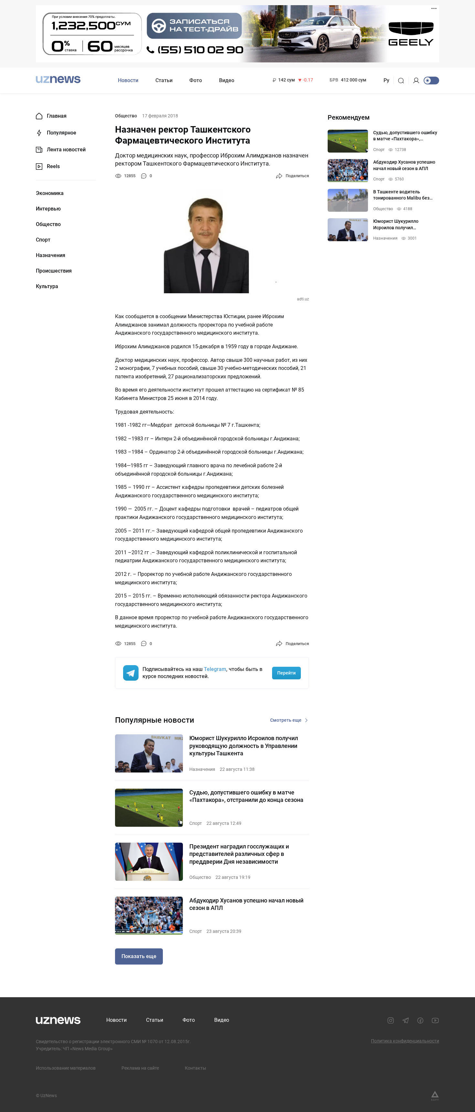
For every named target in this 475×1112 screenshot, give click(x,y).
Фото (195, 80)
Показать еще (138, 956)
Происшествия (54, 271)
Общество (48, 224)
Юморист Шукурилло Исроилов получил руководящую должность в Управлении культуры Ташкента (243, 746)
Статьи (164, 80)
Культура (47, 286)
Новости (128, 80)
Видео (226, 80)
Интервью (48, 208)
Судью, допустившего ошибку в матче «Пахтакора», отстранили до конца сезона (246, 796)
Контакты (195, 1068)
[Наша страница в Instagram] (391, 1020)
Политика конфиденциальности (405, 1040)
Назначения (50, 255)
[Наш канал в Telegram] (405, 1020)
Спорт (43, 240)
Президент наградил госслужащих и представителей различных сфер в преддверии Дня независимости (239, 854)
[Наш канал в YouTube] (435, 1020)
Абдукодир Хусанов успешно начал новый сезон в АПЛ (246, 904)
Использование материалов (66, 1068)
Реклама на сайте (140, 1068)
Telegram (215, 669)
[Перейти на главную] (58, 79)
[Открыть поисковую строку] (403, 80)
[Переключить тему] (431, 80)
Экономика (50, 193)
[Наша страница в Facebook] (420, 1020)
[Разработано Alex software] (435, 1096)
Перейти (286, 672)
